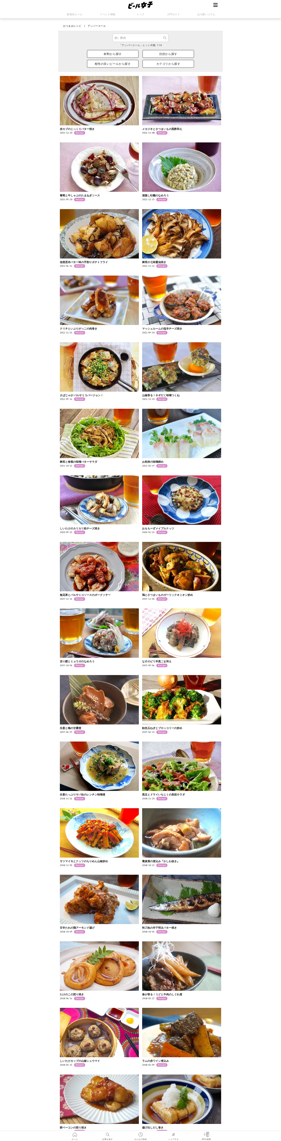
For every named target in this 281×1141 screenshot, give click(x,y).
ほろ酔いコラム (206, 14)
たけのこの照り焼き (72, 994)
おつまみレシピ (72, 25)
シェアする (173, 1133)
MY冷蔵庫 (206, 1133)
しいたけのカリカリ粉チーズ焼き (80, 528)
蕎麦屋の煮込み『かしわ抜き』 (161, 861)
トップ (140, 14)
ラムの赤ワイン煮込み (155, 1060)
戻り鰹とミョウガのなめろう (77, 661)
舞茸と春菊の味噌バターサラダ (78, 461)
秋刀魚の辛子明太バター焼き (159, 927)
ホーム (74, 1133)
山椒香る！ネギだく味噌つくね (161, 395)
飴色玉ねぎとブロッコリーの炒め (162, 728)
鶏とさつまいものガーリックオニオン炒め (167, 594)
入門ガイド (173, 14)
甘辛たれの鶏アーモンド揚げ (77, 927)
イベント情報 (107, 14)
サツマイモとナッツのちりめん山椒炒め (84, 861)
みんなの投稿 (140, 1133)
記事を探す (107, 1133)
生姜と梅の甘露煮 (70, 728)
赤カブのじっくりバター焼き (77, 128)
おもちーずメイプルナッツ (158, 528)
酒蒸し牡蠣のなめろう (155, 195)
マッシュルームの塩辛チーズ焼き (162, 328)
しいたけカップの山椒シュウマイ (80, 1060)
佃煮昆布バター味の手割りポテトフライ (84, 262)
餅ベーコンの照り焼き (73, 1127)
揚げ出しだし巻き (153, 1127)
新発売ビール (74, 14)
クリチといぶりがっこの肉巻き (78, 328)
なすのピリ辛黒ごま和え (157, 661)
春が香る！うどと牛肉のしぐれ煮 (162, 994)
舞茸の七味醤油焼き (154, 262)
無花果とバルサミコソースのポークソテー (85, 594)
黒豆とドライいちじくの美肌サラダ (163, 794)
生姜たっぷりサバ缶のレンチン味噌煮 (82, 794)
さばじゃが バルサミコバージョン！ (81, 395)
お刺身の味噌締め (153, 461)
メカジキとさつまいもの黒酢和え (162, 128)
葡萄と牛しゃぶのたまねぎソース (80, 195)
